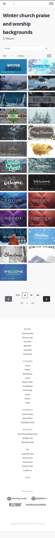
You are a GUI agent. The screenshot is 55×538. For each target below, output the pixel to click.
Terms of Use (27, 458)
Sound (27, 394)
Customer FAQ (27, 454)
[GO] (47, 48)
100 (37, 295)
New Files (27, 346)
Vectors (28, 398)
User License (27, 462)
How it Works (27, 414)
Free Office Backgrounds (27, 434)
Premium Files (27, 333)
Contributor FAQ (27, 422)
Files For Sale (27, 337)
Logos (27, 402)
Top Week (28, 350)
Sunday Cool (28, 438)
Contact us (27, 470)
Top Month (27, 354)
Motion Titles (27, 382)
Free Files (27, 341)
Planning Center (27, 442)
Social (27, 365)
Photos (27, 369)
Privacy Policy (27, 466)
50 (31, 295)
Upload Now (27, 418)
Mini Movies (27, 374)
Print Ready (27, 390)
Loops (27, 378)
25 (25, 295)
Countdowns (27, 386)
